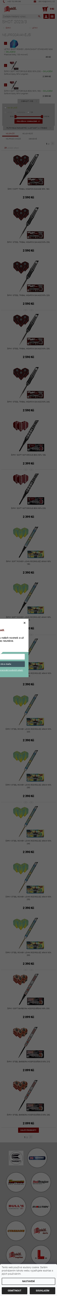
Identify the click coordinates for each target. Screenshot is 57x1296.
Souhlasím (42, 1290)
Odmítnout (14, 1290)
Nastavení (28, 1281)
